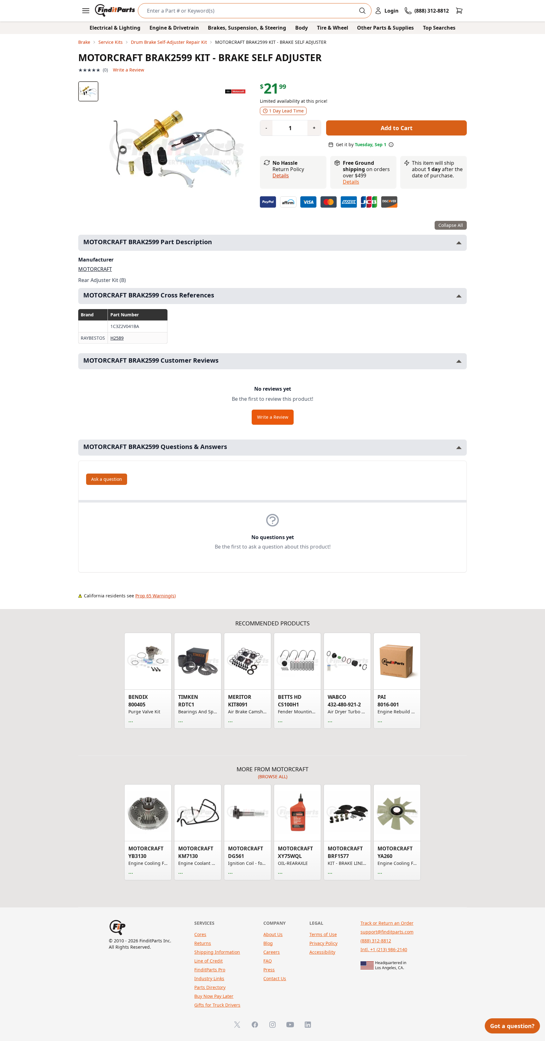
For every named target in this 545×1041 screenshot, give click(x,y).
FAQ (267, 961)
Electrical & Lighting (115, 27)
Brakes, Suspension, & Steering (247, 27)
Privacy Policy (323, 943)
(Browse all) (272, 776)
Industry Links (209, 978)
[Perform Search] (362, 10)
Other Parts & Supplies (385, 27)
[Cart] (459, 10)
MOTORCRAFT (95, 269)
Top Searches (439, 27)
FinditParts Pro (209, 970)
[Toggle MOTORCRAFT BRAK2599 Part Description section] (459, 242)
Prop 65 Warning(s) (155, 596)
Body (301, 27)
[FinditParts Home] (115, 11)
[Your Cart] (459, 10)
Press (269, 970)
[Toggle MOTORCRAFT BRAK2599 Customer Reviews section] (459, 361)
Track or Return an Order (386, 923)
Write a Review (128, 70)
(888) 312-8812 (375, 941)
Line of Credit (208, 961)
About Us (273, 934)
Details (280, 175)
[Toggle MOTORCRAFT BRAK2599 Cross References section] (459, 296)
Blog (268, 943)
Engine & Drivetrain (174, 27)
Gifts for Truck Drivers (217, 1005)
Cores (200, 934)
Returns (202, 943)
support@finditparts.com (386, 932)
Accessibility (322, 952)
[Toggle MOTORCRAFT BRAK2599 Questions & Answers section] (459, 447)
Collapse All (450, 225)
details (351, 182)
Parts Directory (210, 987)
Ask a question (106, 479)
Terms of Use (323, 934)
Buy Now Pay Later (213, 996)
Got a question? (512, 1026)
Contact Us (274, 978)
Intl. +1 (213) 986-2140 (383, 949)
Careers (271, 952)
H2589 (117, 338)
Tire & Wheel (332, 27)
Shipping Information (217, 952)
